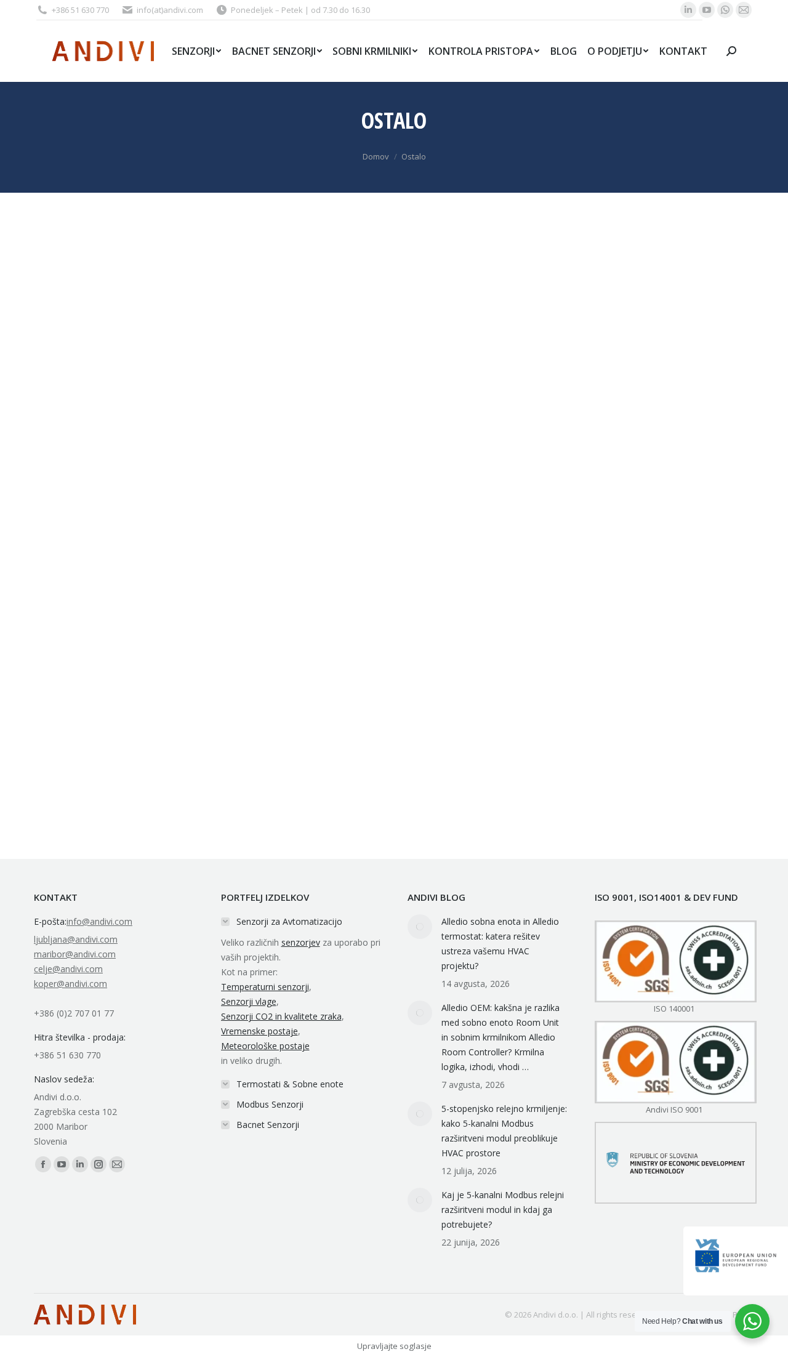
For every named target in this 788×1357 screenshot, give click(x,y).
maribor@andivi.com (75, 954)
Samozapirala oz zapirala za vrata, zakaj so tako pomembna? (199, 814)
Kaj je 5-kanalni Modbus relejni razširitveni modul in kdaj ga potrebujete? (502, 1209)
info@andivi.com (99, 921)
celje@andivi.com (68, 969)
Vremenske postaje (259, 1031)
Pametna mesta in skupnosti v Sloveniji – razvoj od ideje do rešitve (215, 606)
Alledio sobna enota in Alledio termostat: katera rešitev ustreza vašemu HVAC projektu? (500, 944)
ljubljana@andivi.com (76, 939)
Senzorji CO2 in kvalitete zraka (281, 1016)
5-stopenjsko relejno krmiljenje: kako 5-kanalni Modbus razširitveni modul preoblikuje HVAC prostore (504, 1131)
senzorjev (300, 942)
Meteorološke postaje (265, 1046)
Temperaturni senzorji (265, 987)
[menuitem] (196, 51)
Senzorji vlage (248, 1001)
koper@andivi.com (70, 983)
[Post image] (420, 926)
